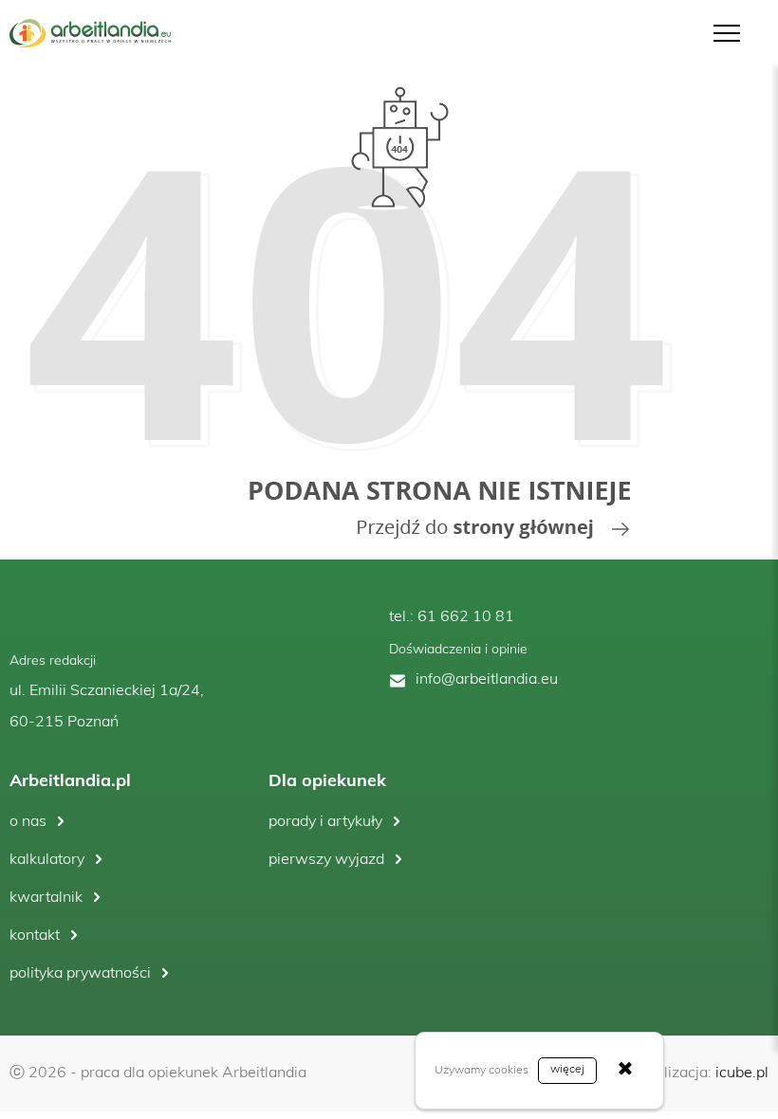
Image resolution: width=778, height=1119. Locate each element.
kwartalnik (46, 898)
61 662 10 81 (465, 617)
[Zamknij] (625, 1071)
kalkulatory (46, 860)
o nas (27, 822)
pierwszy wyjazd (326, 860)
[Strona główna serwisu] (351, 313)
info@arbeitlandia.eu (487, 680)
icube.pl (742, 1073)
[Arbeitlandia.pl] (90, 33)
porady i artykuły (325, 822)
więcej (567, 1069)
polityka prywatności (80, 973)
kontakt (34, 936)
